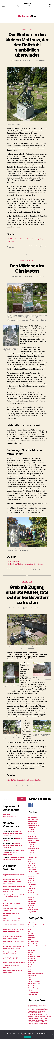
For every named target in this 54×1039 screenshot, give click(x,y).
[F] (39, 805)
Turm (41, 1021)
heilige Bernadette (33, 1012)
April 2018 (31, 888)
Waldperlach (43, 1023)
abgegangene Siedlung (37, 1005)
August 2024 (32, 842)
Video (30, 990)
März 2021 (31, 865)
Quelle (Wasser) (47, 1018)
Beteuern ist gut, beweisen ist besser (14, 962)
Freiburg (30, 1009)
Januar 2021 (32, 869)
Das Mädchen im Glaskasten (27, 268)
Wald (29, 1023)
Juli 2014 (31, 899)
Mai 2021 (31, 861)
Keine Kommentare (40, 60)
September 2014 (33, 895)
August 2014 (32, 897)
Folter (40, 1008)
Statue (37, 569)
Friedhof (25, 29)
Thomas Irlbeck (17, 60)
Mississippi (19, 785)
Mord (50, 1016)
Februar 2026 (32, 817)
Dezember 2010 (33, 909)
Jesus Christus (35, 1014)
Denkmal (31, 927)
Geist (33, 1009)
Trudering (35, 1020)
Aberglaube (30, 1005)
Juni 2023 (31, 851)
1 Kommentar (40, 276)
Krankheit (31, 948)
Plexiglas (33, 569)
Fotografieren (44, 1008)
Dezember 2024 (33, 836)
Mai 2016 (31, 893)
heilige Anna (42, 1011)
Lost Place (31, 958)
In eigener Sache (33, 941)
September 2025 (33, 825)
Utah (12, 247)
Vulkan (46, 1021)
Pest (42, 1018)
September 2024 (33, 840)
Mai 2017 (31, 890)
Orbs (39, 1018)
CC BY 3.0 (47, 735)
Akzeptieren (27, 1036)
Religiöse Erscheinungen (35, 973)
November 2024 (33, 838)
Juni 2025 (31, 830)
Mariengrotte (32, 960)
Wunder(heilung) (33, 992)
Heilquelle (31, 937)
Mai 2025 (31, 832)
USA (10, 247)
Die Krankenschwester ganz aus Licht (14, 886)
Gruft (15, 785)
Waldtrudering (31, 1024)
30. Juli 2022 (29, 276)
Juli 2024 (31, 844)
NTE (29, 969)
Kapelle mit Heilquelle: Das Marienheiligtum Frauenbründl (12, 833)
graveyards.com (13, 562)
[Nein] (52, 1034)
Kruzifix (30, 952)
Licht (38, 1016)
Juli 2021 (31, 859)
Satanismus (32, 975)
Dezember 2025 (33, 819)
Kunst (30, 954)
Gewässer (31, 935)
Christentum (30, 1006)
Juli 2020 (31, 878)
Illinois (21, 569)
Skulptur (43, 246)
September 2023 (33, 848)
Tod (30, 29)
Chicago (11, 569)
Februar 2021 (32, 867)
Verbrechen (32, 986)
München (33, 1018)
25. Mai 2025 (28, 60)
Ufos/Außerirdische (34, 983)
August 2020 (32, 876)
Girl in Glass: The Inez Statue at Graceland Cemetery (26, 564)
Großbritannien (34, 1011)
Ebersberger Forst (31, 1008)
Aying (48, 1005)
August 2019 (32, 884)
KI (46, 1014)
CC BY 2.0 (25, 550)
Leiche (35, 1016)
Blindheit (11, 246)
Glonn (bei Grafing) (42, 1009)
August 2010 (32, 912)
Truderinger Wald (33, 1021)
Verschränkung (33, 988)
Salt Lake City (27, 246)
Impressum (6, 814)
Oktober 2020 (32, 872)
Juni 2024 (31, 846)
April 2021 (31, 863)
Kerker (44, 1014)
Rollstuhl (21, 246)
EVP (29, 931)
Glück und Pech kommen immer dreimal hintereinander (13, 852)
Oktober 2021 (32, 857)
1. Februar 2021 (29, 608)
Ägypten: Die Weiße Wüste (11, 900)
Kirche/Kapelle (32, 944)
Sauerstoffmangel (35, 246)
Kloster (49, 1014)
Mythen (30, 967)
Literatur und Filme (34, 956)
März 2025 (31, 834)
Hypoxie (16, 246)
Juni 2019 (31, 886)
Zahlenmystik (32, 994)
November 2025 (33, 821)
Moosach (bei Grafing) (44, 1016)
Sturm (29, 785)
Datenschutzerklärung (10, 816)
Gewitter (11, 785)
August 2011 (32, 903)
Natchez (25, 785)
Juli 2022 (31, 853)
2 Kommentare (41, 608)
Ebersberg (46, 1006)
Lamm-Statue (26, 569)
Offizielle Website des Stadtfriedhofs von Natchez (24, 780)
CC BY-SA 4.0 (22, 124)
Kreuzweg (31, 950)
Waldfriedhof (35, 1023)
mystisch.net (27, 3)
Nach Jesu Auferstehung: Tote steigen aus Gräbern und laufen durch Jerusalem (12, 881)
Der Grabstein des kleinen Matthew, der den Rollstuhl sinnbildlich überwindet (27, 45)
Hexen (30, 939)
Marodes (31, 962)
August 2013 (32, 901)
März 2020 (31, 882)
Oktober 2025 (32, 823)
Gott (29, 1011)
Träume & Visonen (34, 981)
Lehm (32, 1016)
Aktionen (31, 923)
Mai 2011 (31, 905)
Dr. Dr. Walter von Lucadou (38, 1006)
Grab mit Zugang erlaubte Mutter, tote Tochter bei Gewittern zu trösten (26, 594)
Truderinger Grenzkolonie (43, 1020)
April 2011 (31, 907)
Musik (30, 965)
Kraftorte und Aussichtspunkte (37, 946)
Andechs (44, 1005)
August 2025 (32, 827)
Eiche (37, 1008)
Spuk (28, 260)
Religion (30, 971)
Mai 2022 (31, 855)
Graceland (16, 569)
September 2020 (33, 874)
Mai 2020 (31, 880)
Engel (30, 929)
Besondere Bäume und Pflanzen (38, 925)
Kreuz (29, 1016)
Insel (39, 1012)
